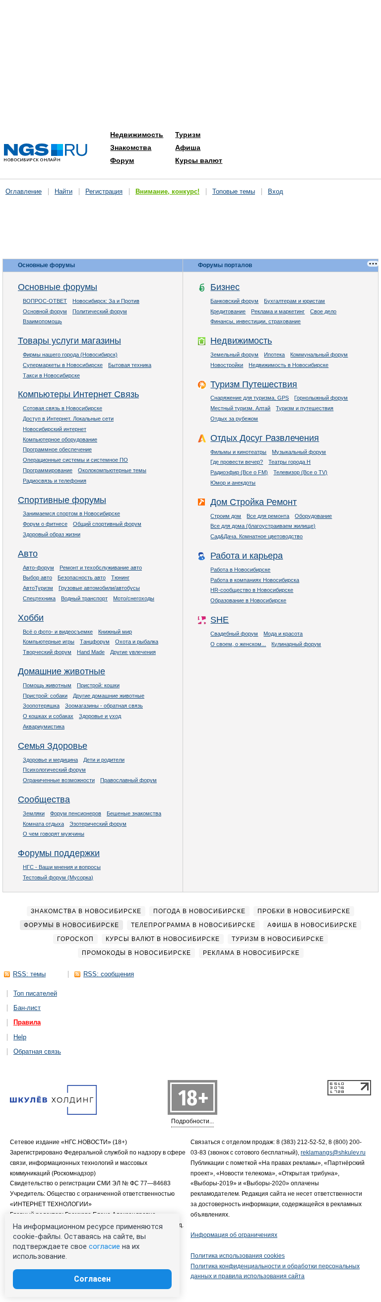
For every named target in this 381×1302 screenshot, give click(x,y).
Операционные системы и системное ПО (75, 460)
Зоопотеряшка (41, 706)
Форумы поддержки (59, 853)
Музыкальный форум (299, 452)
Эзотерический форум (98, 824)
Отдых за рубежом (234, 419)
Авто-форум (38, 568)
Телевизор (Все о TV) (300, 472)
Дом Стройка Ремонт (253, 502)
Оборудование (313, 516)
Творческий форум (47, 652)
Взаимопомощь (42, 321)
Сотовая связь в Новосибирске (62, 408)
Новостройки (226, 365)
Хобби (31, 618)
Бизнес (225, 287)
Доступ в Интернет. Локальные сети (68, 419)
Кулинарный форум (296, 644)
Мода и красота (283, 634)
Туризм (187, 135)
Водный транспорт (84, 598)
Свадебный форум (234, 634)
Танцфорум (95, 642)
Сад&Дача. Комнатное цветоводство (256, 536)
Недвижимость (136, 135)
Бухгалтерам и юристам (294, 301)
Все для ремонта (268, 516)
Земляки (34, 813)
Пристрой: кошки (98, 685)
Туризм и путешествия (304, 408)
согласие (104, 1246)
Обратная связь (37, 1051)
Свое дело (323, 311)
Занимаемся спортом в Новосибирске (71, 513)
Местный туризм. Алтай (240, 408)
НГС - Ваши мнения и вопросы (62, 867)
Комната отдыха (43, 824)
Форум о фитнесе (45, 524)
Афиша (187, 147)
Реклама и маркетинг (278, 311)
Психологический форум (54, 770)
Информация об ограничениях (233, 1234)
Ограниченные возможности (59, 780)
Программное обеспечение (57, 449)
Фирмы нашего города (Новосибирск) (70, 355)
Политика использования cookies (237, 1255)
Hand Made (91, 652)
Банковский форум (234, 301)
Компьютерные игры (48, 642)
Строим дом (225, 516)
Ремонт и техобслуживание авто (101, 568)
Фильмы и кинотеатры (238, 452)
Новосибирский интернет (54, 429)
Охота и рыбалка (136, 642)
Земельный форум (234, 355)
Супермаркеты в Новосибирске (63, 365)
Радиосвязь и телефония (54, 481)
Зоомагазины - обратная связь (104, 706)
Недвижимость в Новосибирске (288, 365)
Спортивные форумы (62, 500)
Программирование (47, 470)
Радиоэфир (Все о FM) (239, 472)
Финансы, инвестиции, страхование (255, 321)
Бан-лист (27, 1008)
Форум (122, 160)
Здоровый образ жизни (51, 534)
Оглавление (23, 191)
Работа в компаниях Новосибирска (254, 580)
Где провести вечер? (236, 462)
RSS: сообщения (108, 974)
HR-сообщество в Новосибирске (251, 590)
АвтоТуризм (38, 588)
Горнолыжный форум (321, 398)
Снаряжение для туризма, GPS (249, 398)
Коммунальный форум (319, 355)
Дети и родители (104, 760)
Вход (275, 191)
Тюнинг (120, 577)
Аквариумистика (43, 726)
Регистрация (104, 191)
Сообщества (44, 799)
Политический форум (99, 311)
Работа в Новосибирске (240, 570)
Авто (28, 554)
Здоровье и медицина (50, 760)
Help (19, 1037)
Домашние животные (61, 671)
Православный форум (128, 780)
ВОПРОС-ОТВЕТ (45, 301)
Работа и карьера (246, 556)
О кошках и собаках (48, 716)
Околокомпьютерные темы (112, 470)
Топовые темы (233, 191)
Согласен (92, 1279)
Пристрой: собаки (45, 696)
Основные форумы (57, 287)
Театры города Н (289, 462)
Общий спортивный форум (107, 524)
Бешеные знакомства (134, 813)
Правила (27, 1022)
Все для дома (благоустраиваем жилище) (263, 526)
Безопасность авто (82, 577)
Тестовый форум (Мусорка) (58, 877)
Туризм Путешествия (253, 384)
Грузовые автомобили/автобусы (99, 588)
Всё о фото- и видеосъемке (58, 632)
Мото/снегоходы (133, 598)
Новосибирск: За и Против (105, 301)
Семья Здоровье (52, 746)
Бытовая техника (129, 365)
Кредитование (228, 311)
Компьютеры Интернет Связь (78, 394)
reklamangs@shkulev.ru (333, 1152)
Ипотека (274, 355)
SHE (219, 620)
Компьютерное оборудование (60, 439)
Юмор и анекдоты (232, 483)
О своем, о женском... (238, 644)
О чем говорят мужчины (53, 834)
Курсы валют (198, 160)
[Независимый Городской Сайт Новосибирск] (45, 153)
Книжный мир (115, 632)
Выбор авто (37, 577)
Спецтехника (39, 598)
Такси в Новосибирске (51, 375)
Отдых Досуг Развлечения (264, 438)
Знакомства (130, 147)
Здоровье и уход (100, 716)
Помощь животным (47, 685)
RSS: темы (29, 974)
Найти (63, 191)
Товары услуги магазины (69, 341)
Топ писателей (35, 993)
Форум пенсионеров (75, 813)
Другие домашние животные (108, 696)
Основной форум (45, 311)
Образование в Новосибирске (248, 600)
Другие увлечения (133, 652)
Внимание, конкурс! (167, 191)
